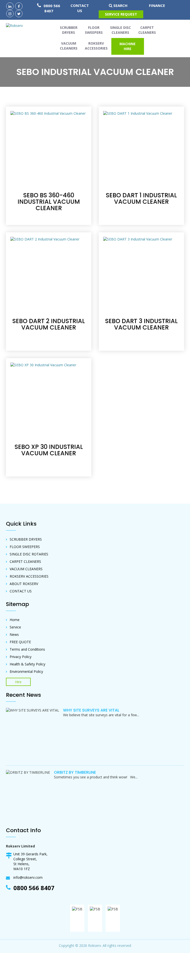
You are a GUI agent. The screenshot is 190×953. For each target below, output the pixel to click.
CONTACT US (80, 8)
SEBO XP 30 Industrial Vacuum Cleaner (49, 450)
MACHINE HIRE (127, 46)
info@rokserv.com (28, 877)
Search (119, 5)
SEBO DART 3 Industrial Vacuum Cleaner (141, 324)
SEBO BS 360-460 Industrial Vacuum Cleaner (49, 201)
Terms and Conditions (27, 649)
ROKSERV (96, 46)
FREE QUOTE (20, 642)
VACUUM (68, 46)
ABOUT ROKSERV (24, 583)
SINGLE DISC (120, 30)
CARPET (147, 30)
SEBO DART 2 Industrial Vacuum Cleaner (48, 324)
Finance (157, 5)
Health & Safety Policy (27, 664)
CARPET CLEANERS (25, 561)
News (14, 634)
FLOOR (94, 30)
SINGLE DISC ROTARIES (29, 554)
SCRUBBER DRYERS (26, 539)
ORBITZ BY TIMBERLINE (75, 772)
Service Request (121, 14)
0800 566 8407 (51, 8)
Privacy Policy (20, 656)
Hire (18, 681)
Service (15, 627)
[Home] (16, 25)
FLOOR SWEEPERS (25, 546)
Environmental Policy (26, 671)
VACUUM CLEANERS (26, 569)
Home (15, 619)
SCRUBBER (68, 30)
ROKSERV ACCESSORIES (29, 576)
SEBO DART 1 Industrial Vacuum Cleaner (141, 198)
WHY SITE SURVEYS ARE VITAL (91, 710)
